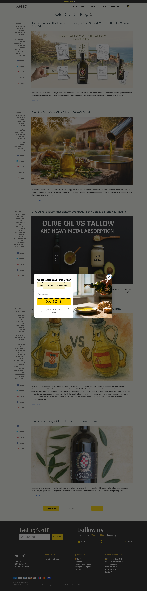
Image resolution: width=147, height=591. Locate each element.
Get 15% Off (54, 301)
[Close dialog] (109, 276)
